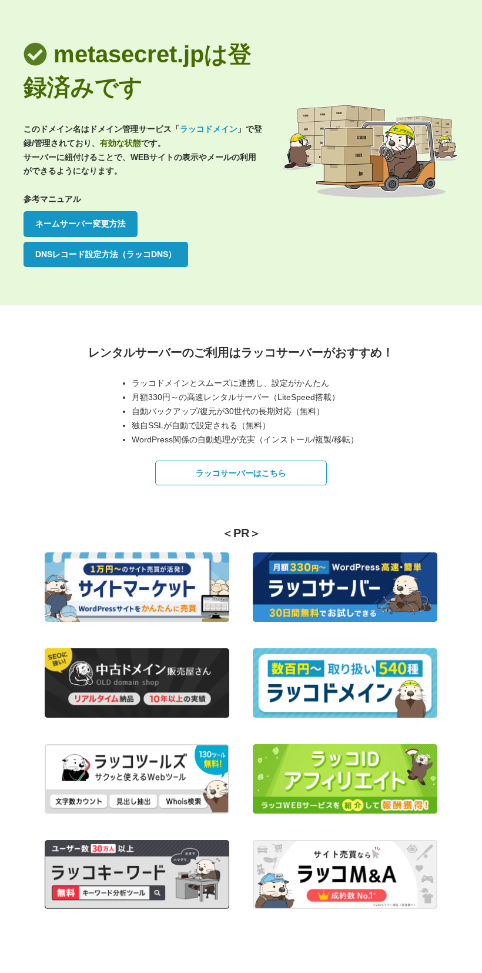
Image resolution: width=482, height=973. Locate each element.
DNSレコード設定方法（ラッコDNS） (105, 254)
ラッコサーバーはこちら (241, 473)
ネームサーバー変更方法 (80, 223)
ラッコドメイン (208, 129)
